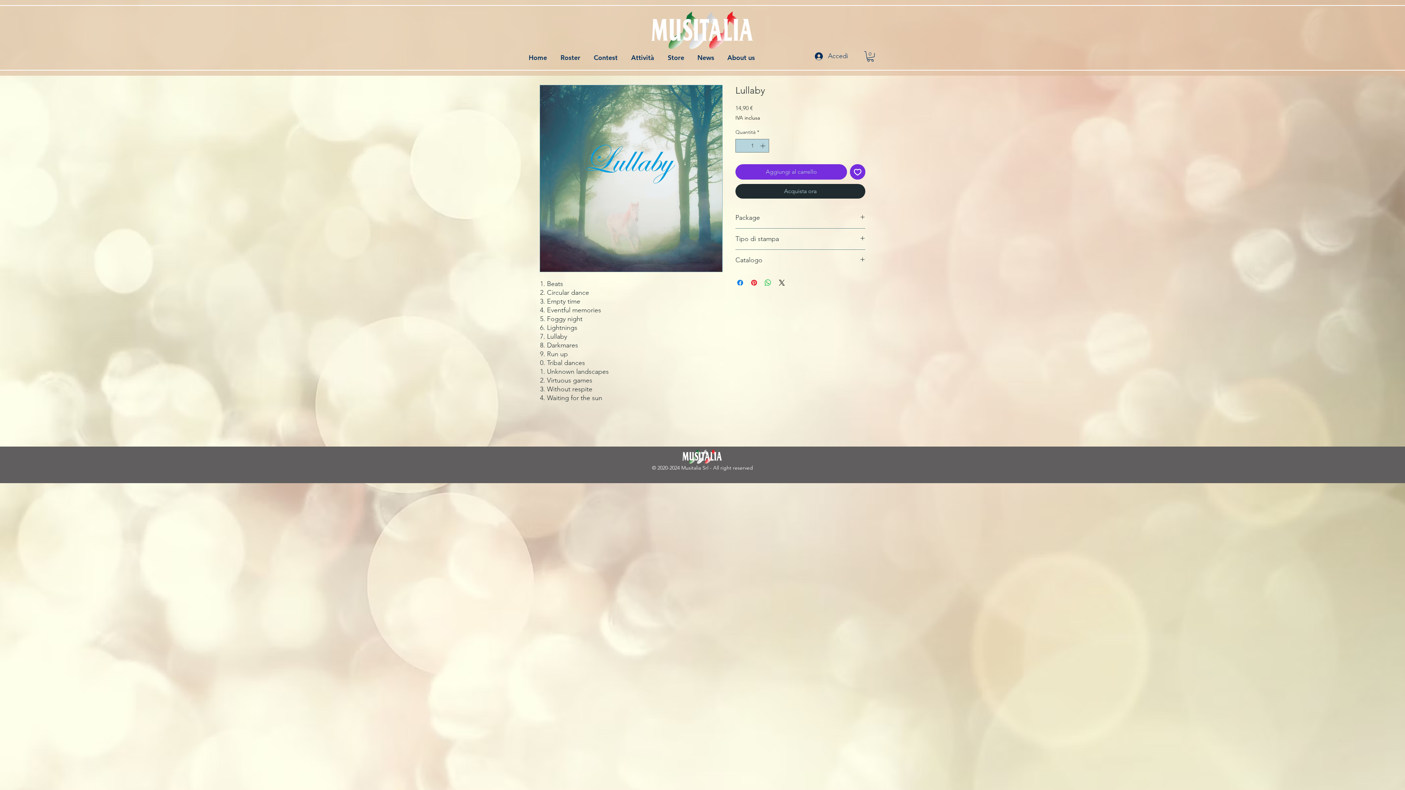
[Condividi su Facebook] (740, 282)
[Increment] (763, 145)
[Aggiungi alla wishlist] (857, 172)
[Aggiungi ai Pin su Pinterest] (754, 282)
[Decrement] (741, 145)
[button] (870, 56)
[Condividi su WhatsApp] (768, 282)
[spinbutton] (752, 145)
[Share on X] (782, 282)
